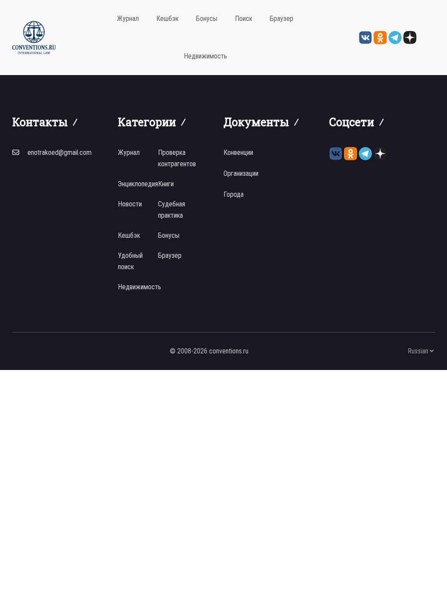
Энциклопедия (138, 184)
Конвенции (238, 152)
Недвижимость (205, 56)
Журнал (128, 18)
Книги (166, 184)
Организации (241, 173)
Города (234, 194)
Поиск (243, 18)
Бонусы (206, 18)
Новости (130, 204)
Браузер (281, 18)
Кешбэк (167, 18)
